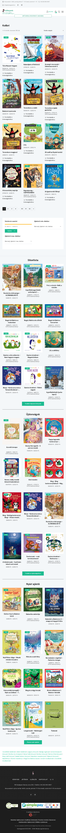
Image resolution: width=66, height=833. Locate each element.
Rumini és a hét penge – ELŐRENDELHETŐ (12, 294)
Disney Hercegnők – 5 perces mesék (33, 447)
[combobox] (47, 226)
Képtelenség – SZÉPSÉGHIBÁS (29, 192)
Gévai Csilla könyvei (29, 754)
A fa (25, 145)
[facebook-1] (17, 5)
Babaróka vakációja (33, 614)
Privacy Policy (38, 825)
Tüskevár (54, 731)
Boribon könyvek (42, 754)
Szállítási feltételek (31, 820)
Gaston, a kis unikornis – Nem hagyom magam (11, 356)
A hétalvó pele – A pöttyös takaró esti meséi (12, 563)
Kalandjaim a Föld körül (32, 65)
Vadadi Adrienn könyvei (22, 756)
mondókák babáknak (9, 752)
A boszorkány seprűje (10, 190)
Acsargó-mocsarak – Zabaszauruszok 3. (52, 65)
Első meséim (33, 480)
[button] (62, 12)
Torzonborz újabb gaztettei (51, 109)
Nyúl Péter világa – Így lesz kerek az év (12, 730)
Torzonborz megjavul (9, 152)
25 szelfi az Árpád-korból (53, 152)
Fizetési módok (43, 820)
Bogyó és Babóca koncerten (54, 321)
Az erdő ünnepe (11, 447)
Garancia (52, 820)
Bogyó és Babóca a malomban (11, 321)
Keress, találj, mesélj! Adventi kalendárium (11, 481)
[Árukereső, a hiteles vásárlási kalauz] (12, 804)
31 (25, 209)
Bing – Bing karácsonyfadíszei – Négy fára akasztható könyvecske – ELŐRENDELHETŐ (54, 482)
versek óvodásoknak (47, 758)
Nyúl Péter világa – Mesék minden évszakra (12, 659)
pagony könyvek (33, 752)
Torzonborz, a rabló (30, 108)
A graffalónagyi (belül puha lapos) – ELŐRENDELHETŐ (33, 291)
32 (29, 209)
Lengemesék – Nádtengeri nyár (33, 732)
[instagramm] (21, 5)
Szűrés (9, 231)
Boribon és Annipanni (15, 754)
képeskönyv (6, 758)
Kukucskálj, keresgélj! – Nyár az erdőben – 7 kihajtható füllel (12, 691)
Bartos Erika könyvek (55, 754)
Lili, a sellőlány (54, 350)
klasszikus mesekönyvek (38, 756)
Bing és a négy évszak (33, 690)
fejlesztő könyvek (52, 756)
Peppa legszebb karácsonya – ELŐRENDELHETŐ (54, 440)
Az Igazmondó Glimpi (52, 192)
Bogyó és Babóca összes (32, 758)
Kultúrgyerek (9, 11)
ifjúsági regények (44, 752)
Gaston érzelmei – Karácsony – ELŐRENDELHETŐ (54, 557)
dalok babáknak (22, 752)
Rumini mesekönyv (17, 758)
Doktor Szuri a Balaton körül (12, 615)
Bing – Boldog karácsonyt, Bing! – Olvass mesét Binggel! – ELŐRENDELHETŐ (12, 516)
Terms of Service (46, 825)
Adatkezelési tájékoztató (27, 822)
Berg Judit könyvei (8, 756)
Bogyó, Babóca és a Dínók (33, 320)
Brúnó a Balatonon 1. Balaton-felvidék (54, 691)
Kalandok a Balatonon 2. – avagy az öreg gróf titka (54, 620)
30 (22, 209)
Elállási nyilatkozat (41, 822)
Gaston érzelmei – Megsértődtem (33, 356)
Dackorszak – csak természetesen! (33, 557)
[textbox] (47, 226)
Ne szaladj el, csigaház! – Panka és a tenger (54, 659)
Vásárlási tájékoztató (17, 820)
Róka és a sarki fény (33, 657)
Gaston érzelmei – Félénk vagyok (33, 389)
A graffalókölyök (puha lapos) (54, 393)
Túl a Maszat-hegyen (9, 66)
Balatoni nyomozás (9, 111)
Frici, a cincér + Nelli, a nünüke (54, 286)
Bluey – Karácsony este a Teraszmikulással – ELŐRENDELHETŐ (12, 389)
